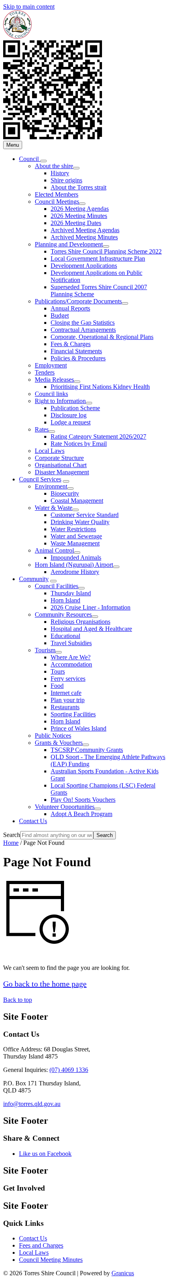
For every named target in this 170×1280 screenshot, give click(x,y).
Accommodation (71, 664)
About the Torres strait (78, 187)
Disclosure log (69, 415)
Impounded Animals (76, 557)
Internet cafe (66, 692)
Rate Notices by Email (79, 443)
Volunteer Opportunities (64, 806)
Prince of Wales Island (78, 728)
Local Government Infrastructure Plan (98, 258)
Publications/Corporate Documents (78, 301)
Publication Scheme (75, 408)
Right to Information (60, 401)
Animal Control (54, 550)
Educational (65, 635)
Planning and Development (69, 244)
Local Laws (49, 450)
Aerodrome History (75, 571)
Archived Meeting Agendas (85, 230)
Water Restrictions (73, 529)
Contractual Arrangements (83, 329)
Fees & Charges (71, 344)
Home (11, 842)
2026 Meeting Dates (76, 223)
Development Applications (84, 265)
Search (11, 834)
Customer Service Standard (85, 514)
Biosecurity (65, 493)
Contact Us (33, 821)
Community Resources (63, 614)
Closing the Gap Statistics (83, 322)
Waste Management (75, 543)
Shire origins (66, 180)
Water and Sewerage (76, 536)
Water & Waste (53, 507)
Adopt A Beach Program (81, 813)
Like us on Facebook (45, 1153)
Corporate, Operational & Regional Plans (102, 336)
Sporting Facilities (73, 714)
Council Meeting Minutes (51, 1259)
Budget (60, 315)
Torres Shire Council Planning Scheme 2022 (106, 251)
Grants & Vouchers (59, 742)
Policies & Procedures (78, 358)
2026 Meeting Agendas (80, 208)
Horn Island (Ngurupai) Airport (74, 564)
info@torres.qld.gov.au (31, 1103)
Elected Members (56, 194)
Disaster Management (62, 472)
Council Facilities (56, 586)
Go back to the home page (45, 983)
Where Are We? (71, 657)
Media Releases (54, 379)
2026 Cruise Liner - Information (90, 607)
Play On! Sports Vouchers (83, 799)
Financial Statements (76, 351)
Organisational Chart (61, 465)
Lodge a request (71, 422)
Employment (51, 365)
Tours (58, 671)
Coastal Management (77, 500)
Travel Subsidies (71, 643)
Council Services (40, 479)
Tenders (45, 372)
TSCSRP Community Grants (87, 749)
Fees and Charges (41, 1245)
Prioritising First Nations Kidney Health (100, 386)
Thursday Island (71, 593)
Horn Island (65, 600)
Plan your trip (68, 700)
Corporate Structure (59, 457)
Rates (42, 429)
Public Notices (53, 735)
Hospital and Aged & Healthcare (91, 628)
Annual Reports (70, 308)
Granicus (122, 1273)
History (60, 173)
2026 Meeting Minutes (79, 215)
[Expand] (43, 161)
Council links (51, 393)
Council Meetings (57, 201)
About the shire (54, 166)
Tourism (45, 650)
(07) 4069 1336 (68, 1069)
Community (34, 579)
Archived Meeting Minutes (84, 237)
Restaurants (65, 707)
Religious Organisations (80, 621)
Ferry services (68, 678)
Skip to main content (29, 6)
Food (57, 685)
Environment (51, 486)
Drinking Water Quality (80, 522)
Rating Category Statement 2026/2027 (98, 436)
